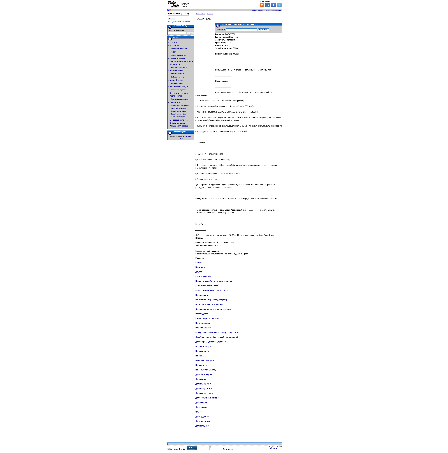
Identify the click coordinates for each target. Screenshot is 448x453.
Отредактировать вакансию (273, 10)
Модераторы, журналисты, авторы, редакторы (217, 332)
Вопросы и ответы (179, 120)
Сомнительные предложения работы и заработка (181, 61)
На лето (199, 412)
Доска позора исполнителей (177, 72)
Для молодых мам (203, 389)
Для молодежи (202, 426)
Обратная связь (177, 123)
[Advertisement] (223, 10)
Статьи (173, 42)
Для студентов (202, 417)
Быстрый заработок (178, 108)
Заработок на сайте (178, 111)
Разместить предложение (180, 90)
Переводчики (201, 314)
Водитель (200, 267)
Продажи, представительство (209, 304)
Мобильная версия (179, 126)
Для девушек (201, 407)
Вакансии (174, 45)
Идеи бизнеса (176, 80)
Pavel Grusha (273, 448)
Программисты (202, 323)
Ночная (198, 356)
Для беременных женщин (207, 398)
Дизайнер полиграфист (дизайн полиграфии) (216, 337)
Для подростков (202, 421)
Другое (198, 272)
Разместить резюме (178, 55)
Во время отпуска (203, 346)
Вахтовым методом (204, 360)
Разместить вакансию (179, 49)
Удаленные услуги (179, 86)
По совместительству (205, 370)
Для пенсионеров (203, 374)
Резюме (174, 52)
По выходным (202, 351)
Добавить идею (177, 83)
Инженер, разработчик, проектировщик (213, 281)
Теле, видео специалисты (207, 286)
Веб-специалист (203, 328)
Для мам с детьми (203, 384)
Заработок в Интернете (180, 105)
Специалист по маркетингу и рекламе (213, 309)
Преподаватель (202, 295)
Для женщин (201, 403)
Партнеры (228, 449)
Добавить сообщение (179, 67)
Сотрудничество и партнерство (179, 94)
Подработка (201, 365)
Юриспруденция (203, 276)
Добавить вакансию (258, 10)
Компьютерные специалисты (209, 318)
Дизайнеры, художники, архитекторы (212, 342)
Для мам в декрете (204, 393)
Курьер (198, 262)
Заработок (175, 102)
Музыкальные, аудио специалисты (211, 290)
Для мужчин (200, 379)
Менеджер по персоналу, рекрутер (211, 300)
